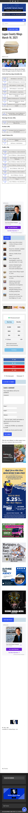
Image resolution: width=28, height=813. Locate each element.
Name (5, 406)
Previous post (10, 376)
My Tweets (5, 768)
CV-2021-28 (4, 114)
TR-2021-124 (5, 178)
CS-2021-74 (5, 95)
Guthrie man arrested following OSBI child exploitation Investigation (16, 283)
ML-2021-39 (5, 122)
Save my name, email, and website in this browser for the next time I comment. (14, 421)
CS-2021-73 (5, 92)
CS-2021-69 (5, 79)
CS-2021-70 (5, 82)
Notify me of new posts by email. (13, 430)
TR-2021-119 (5, 162)
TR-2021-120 (5, 165)
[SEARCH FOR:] (14, 23)
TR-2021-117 (5, 155)
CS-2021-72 (5, 88)
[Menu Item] (10, 1)
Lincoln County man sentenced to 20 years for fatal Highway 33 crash (15, 296)
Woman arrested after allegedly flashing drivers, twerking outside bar (15, 289)
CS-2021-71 (5, 85)
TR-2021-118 (5, 158)
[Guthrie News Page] (14, 8)
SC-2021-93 (5, 140)
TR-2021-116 (5, 152)
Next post (19, 376)
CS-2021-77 (5, 105)
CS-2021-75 (5, 98)
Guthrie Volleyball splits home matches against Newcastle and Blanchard (15, 266)
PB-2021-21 (5, 131)
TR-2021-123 (5, 175)
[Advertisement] (14, 193)
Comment (6, 395)
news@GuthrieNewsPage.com (10, 729)
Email (5, 410)
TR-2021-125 (5, 182)
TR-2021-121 (5, 168)
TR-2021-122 (5, 172)
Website (6, 415)
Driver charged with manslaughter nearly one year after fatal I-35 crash (15, 260)
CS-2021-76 (5, 102)
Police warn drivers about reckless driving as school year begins (15, 244)
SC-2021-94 (5, 143)
